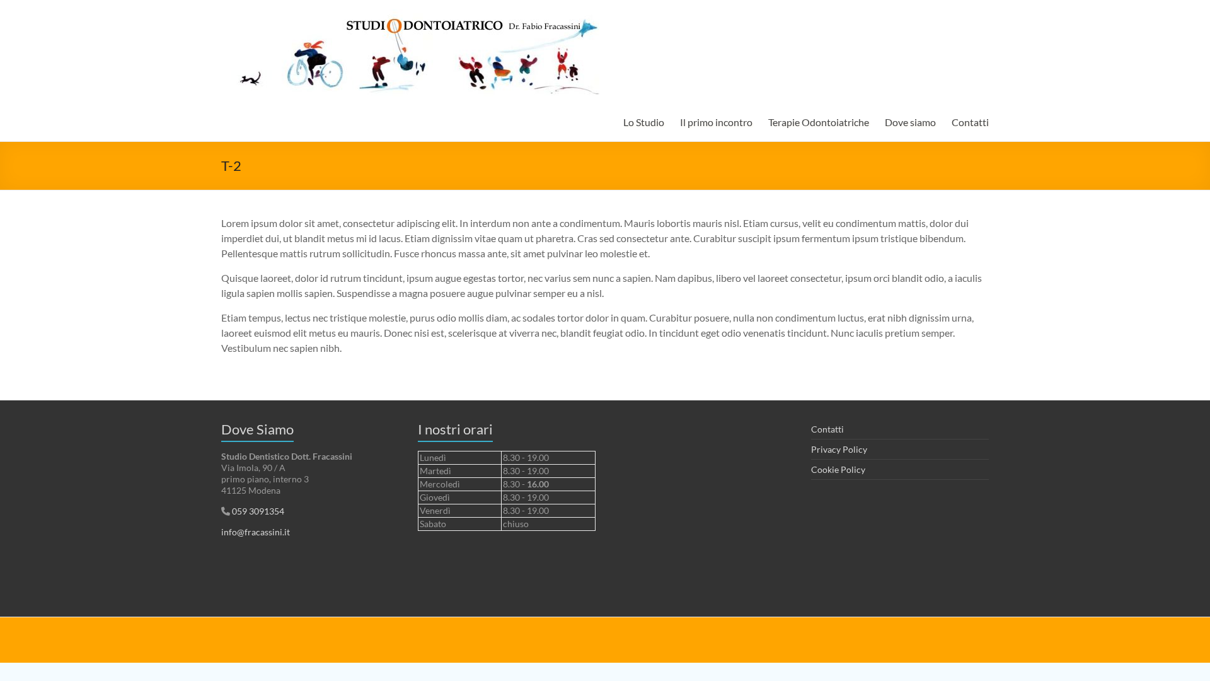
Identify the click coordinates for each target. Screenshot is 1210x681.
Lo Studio (643, 122)
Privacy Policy (839, 449)
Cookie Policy (838, 469)
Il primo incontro (716, 122)
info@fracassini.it (255, 532)
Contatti (970, 122)
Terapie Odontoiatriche (818, 122)
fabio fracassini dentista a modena (350, 634)
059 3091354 (257, 511)
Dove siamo (910, 122)
